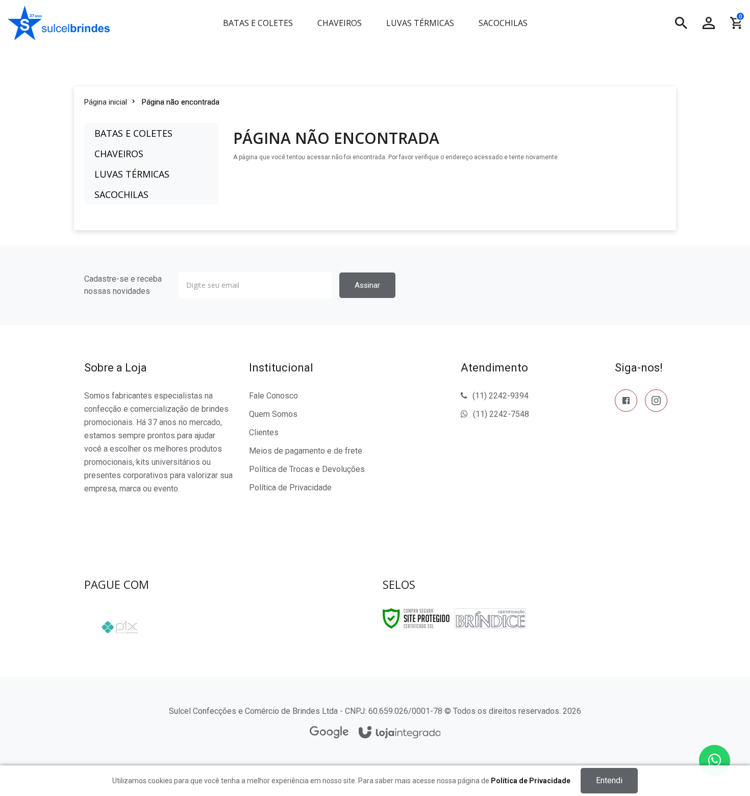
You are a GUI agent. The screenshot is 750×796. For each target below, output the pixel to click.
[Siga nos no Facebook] (626, 402)
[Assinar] (367, 285)
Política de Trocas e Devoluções (307, 469)
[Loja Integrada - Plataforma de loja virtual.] (400, 733)
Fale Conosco (273, 396)
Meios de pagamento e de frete (305, 451)
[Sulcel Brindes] (101, 23)
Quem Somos (273, 414)
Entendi (609, 780)
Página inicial (105, 102)
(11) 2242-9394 (500, 396)
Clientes (264, 432)
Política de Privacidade (290, 487)
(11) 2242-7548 (501, 414)
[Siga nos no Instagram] (656, 402)
